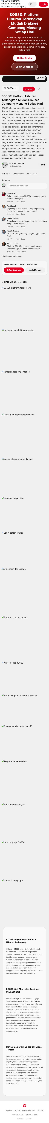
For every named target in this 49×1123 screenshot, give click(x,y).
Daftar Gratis (24, 58)
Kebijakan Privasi (28, 1110)
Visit (42, 78)
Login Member (35, 270)
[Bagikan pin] (38, 89)
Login (43, 4)
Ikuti (43, 165)
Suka (17, 202)
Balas (23, 202)
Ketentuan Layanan (13, 1110)
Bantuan (40, 1110)
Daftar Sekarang (14, 270)
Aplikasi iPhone (17, 1115)
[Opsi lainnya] (44, 89)
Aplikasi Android (31, 1115)
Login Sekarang (24, 66)
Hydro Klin (28, 1119)
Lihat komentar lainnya (12, 256)
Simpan (12, 78)
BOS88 (21, 1119)
